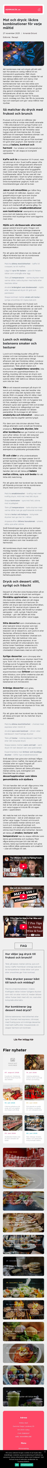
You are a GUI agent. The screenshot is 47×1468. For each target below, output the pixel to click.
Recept (15, 37)
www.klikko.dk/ (26, 1437)
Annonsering (23, 1448)
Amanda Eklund (30, 33)
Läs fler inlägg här (23, 1039)
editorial (6, 37)
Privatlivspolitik (27, 1465)
